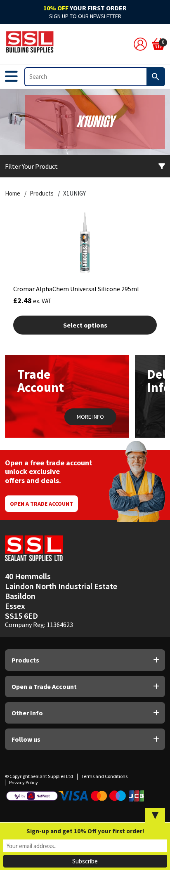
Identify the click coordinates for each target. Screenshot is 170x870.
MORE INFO (90, 416)
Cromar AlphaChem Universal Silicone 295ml (76, 289)
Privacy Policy (23, 782)
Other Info (27, 713)
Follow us (26, 739)
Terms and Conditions (104, 776)
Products (42, 193)
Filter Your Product (31, 166)
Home (12, 193)
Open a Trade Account (41, 503)
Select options (85, 325)
